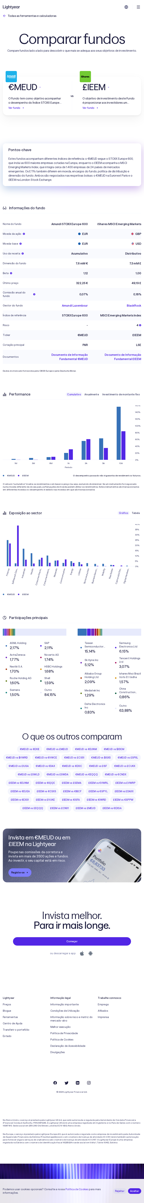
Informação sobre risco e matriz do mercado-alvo (71, 1019)
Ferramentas (10, 1017)
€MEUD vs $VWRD (17, 757)
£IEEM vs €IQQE (45, 782)
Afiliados (103, 1010)
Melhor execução (60, 1027)
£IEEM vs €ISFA (71, 799)
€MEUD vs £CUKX (124, 766)
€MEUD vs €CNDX (115, 774)
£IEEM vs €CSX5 (46, 791)
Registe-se (17, 872)
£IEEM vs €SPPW (123, 799)
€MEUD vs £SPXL (128, 757)
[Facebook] (55, 1082)
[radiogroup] (103, 394)
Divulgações (57, 1052)
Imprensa (103, 1017)
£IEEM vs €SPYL (98, 791)
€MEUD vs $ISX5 (101, 757)
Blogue (7, 1010)
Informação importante (64, 1004)
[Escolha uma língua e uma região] (126, 7)
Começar (72, 941)
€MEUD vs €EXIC (72, 766)
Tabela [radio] (136, 513)
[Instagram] (88, 1082)
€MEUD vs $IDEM (114, 749)
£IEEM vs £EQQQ (32, 808)
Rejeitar (120, 1191)
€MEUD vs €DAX (45, 766)
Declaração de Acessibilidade (68, 1046)
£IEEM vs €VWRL (98, 782)
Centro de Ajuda (12, 1023)
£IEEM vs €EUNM (19, 782)
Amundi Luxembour (75, 305)
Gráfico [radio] (123, 513)
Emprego (103, 1004)
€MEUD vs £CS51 (74, 757)
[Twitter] (66, 1082)
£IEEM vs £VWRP (125, 782)
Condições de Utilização (65, 1010)
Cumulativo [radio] (74, 394)
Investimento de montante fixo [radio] (121, 394)
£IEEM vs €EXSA (112, 808)
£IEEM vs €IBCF (72, 791)
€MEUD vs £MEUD (57, 749)
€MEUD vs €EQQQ (86, 774)
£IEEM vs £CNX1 (59, 808)
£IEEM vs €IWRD (96, 799)
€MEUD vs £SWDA (57, 774)
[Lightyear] (11, 7)
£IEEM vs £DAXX (124, 791)
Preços (7, 1004)
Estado (7, 1036)
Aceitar (134, 1191)
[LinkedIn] (77, 1082)
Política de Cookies (61, 1039)
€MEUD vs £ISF (98, 766)
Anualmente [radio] (91, 394)
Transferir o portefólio (16, 1029)
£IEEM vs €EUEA (20, 791)
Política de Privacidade (64, 1033)
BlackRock (134, 305)
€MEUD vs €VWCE (46, 757)
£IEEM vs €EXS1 (20, 799)
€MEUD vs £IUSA (19, 766)
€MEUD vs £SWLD (29, 774)
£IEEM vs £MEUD (86, 808)
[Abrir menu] (138, 7)
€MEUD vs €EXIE (29, 749)
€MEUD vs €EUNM (86, 749)
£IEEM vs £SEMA (71, 782)
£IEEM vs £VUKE (45, 799)
